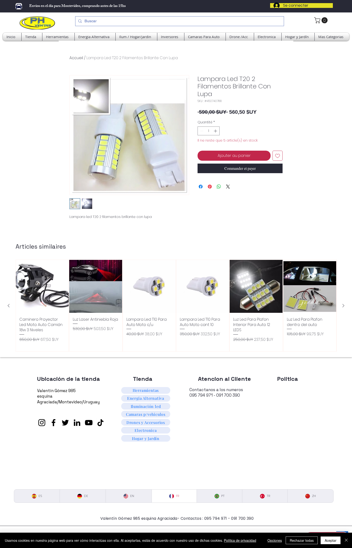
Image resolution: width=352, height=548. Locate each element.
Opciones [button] (274, 540)
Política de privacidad (240, 540)
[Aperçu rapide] (42, 286)
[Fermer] (346, 540)
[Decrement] (201, 131)
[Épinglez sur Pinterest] (210, 186)
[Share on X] (228, 186)
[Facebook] (53, 422)
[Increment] (216, 131)
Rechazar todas (302, 540)
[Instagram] (41, 422)
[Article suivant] (343, 305)
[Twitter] (65, 422)
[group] (176, 305)
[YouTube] (88, 422)
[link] (321, 20)
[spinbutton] (208, 131)
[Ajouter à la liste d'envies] (278, 156)
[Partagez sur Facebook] (201, 186)
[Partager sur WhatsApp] (219, 186)
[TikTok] (100, 422)
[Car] (19, 6)
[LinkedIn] (77, 422)
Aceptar (330, 540)
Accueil (76, 58)
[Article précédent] (8, 305)
